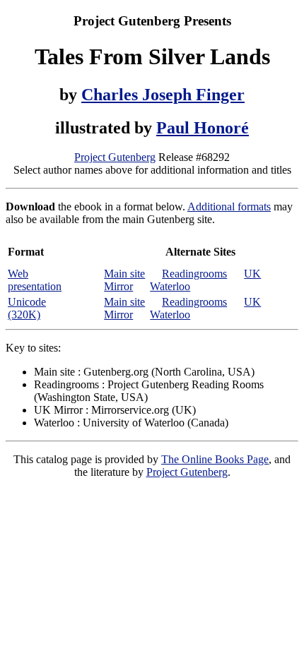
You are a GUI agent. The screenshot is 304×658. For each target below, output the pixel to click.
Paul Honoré (202, 128)
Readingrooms (194, 274)
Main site (124, 274)
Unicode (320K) (27, 308)
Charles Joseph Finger (163, 94)
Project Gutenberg (115, 157)
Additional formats (229, 207)
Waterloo (170, 286)
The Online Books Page (215, 459)
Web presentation (35, 280)
